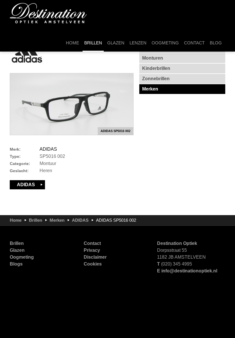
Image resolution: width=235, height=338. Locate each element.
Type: (15, 156)
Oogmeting (22, 257)
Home (15, 220)
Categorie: (20, 164)
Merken (57, 220)
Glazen (17, 250)
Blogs (16, 264)
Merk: (15, 149)
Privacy (92, 250)
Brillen (35, 220)
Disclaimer (95, 257)
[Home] (48, 13)
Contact (92, 243)
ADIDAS (48, 149)
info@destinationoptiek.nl (189, 270)
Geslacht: (19, 171)
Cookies (93, 264)
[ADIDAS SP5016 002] (71, 104)
